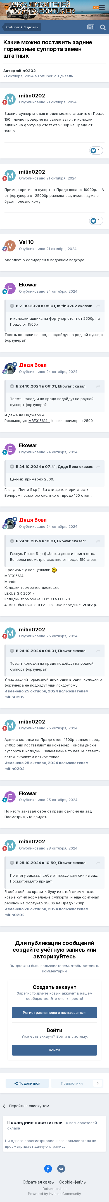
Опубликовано (48, 102)
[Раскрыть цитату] (12, 306)
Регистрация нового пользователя (54, 1012)
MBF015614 (39, 420)
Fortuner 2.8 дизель (55, 76)
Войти (54, 1050)
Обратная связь (38, 1182)
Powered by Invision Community (54, 1194)
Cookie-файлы (72, 1182)
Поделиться (29, 1083)
